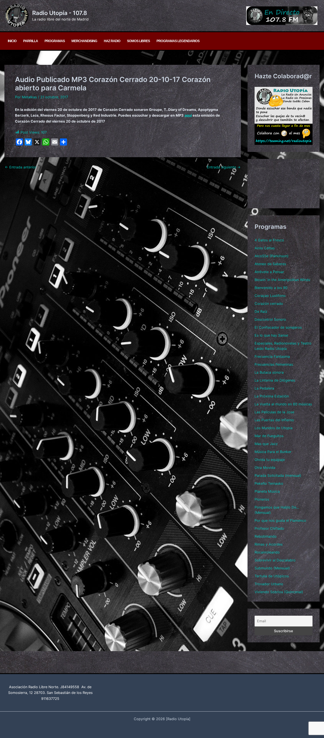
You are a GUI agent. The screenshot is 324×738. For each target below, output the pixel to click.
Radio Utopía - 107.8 (59, 12)
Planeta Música (267, 491)
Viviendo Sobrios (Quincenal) (279, 592)
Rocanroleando (267, 552)
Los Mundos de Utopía (273, 428)
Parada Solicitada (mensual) (278, 475)
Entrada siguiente (223, 167)
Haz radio (112, 41)
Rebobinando (266, 536)
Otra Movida (265, 467)
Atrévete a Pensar (269, 272)
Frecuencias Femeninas (274, 364)
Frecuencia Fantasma (272, 356)
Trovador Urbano (269, 584)
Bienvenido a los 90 (271, 287)
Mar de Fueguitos (269, 436)
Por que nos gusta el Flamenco (280, 520)
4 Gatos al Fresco (269, 240)
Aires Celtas (265, 248)
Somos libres (138, 41)
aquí (188, 115)
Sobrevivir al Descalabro (275, 560)
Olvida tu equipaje (270, 459)
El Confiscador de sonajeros (278, 327)
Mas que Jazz (266, 444)
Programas (55, 41)
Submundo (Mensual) (272, 568)
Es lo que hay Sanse (271, 335)
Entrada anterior (20, 167)
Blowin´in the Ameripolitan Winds (282, 280)
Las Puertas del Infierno (274, 420)
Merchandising (84, 41)
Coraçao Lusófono (270, 295)
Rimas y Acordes (269, 544)
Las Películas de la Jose (274, 412)
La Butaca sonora (269, 372)
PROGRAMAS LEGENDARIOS (177, 41)
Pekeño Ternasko (269, 483)
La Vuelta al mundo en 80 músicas (283, 404)
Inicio (12, 41)
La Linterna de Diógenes (275, 380)
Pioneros (262, 499)
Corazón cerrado (269, 303)
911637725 (50, 698)
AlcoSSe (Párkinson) (272, 256)
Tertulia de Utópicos (272, 576)
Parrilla (30, 41)
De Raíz (261, 311)
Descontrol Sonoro (270, 319)
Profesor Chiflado (269, 528)
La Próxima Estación (272, 396)
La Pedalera (264, 388)
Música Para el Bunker (273, 451)
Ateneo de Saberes (270, 264)
